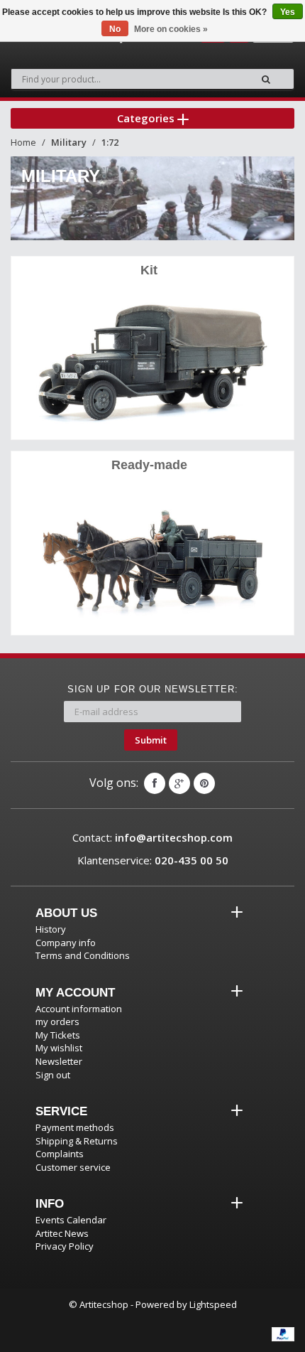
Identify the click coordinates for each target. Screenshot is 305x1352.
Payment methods (74, 1127)
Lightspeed (213, 1304)
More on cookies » (171, 29)
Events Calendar (70, 1219)
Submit (151, 740)
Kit (148, 270)
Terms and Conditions (82, 955)
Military (69, 142)
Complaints (59, 1153)
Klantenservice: (152, 860)
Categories (147, 118)
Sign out (52, 1074)
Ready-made (149, 465)
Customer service (73, 1167)
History (50, 929)
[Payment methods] (283, 1334)
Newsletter (58, 1061)
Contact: (152, 837)
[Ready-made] (152, 554)
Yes (287, 12)
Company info (65, 942)
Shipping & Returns (76, 1140)
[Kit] (152, 358)
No (115, 29)
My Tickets (57, 1035)
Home (23, 142)
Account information (78, 1008)
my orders (57, 1021)
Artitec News (62, 1233)
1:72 (109, 142)
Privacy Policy (64, 1246)
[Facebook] (154, 783)
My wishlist (58, 1047)
